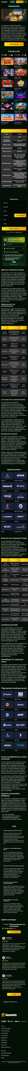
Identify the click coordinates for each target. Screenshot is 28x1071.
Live (10, 55)
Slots (23, 55)
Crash (16, 55)
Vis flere (14, 994)
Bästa (3, 55)
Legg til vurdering (14, 931)
